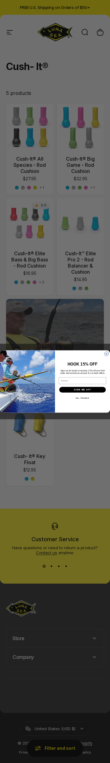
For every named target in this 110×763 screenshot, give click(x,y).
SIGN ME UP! (82, 390)
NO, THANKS (82, 398)
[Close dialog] (107, 354)
